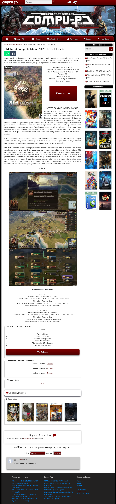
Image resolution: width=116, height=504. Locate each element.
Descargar (63, 93)
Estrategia (19, 44)
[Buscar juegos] (111, 49)
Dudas (88, 39)
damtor (20, 459)
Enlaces (50, 364)
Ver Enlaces (42, 352)
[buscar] (53, 2)
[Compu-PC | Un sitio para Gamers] (58, 20)
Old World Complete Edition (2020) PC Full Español (34, 48)
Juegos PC (20, 39)
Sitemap (79, 485)
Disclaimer (80, 481)
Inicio (6, 44)
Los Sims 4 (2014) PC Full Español (99, 71)
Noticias (79, 483)
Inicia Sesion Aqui (28, 438)
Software (37, 39)
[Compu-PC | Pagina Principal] (7, 39)
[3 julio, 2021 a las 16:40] (15, 460)
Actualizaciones (55, 39)
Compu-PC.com (81, 491)
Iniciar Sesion (105, 39)
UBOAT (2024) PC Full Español (98, 82)
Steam (42, 383)
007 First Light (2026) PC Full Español (56, 481)
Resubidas (73, 39)
